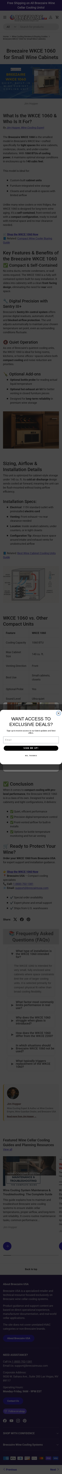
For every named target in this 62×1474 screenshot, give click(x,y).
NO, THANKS (31, 755)
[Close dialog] (58, 713)
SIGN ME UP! (31, 748)
